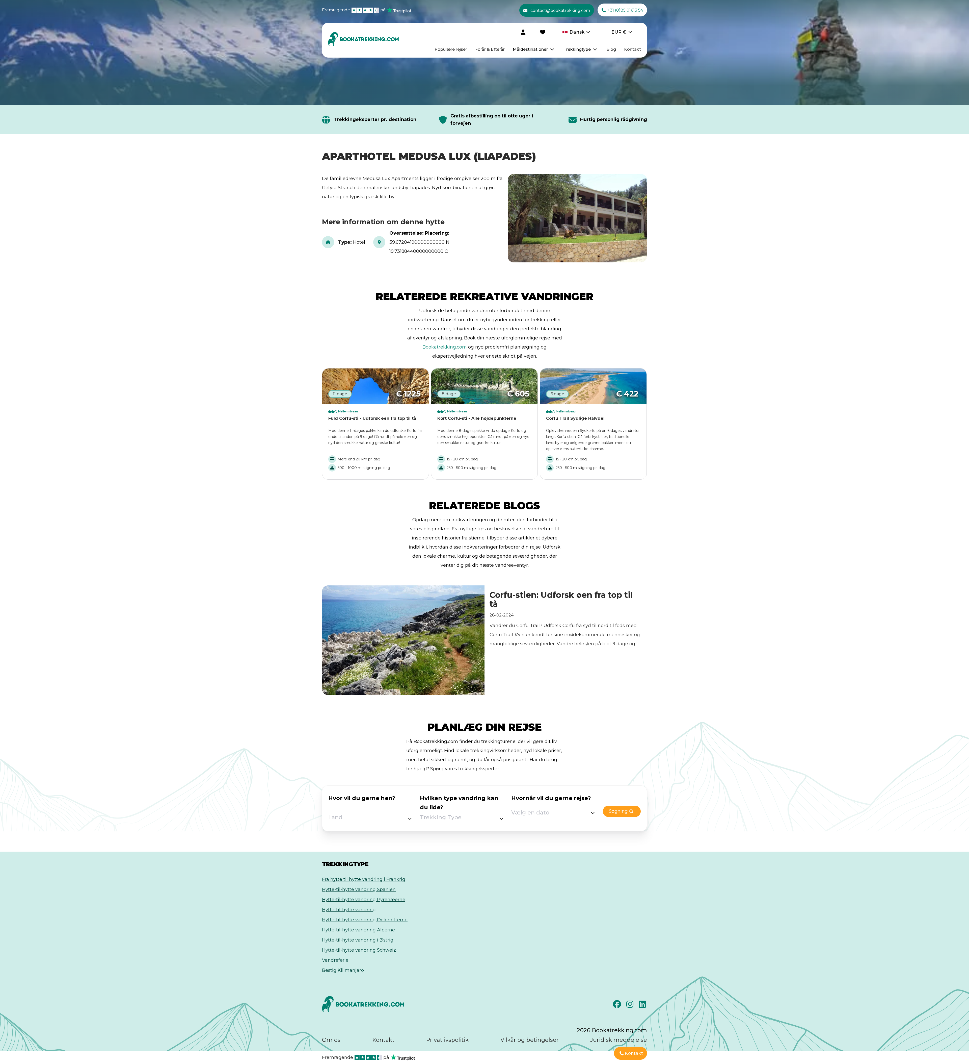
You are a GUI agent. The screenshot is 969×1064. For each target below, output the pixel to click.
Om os (331, 1039)
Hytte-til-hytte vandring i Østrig (357, 940)
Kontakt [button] (634, 1053)
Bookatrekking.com (444, 347)
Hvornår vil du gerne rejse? (551, 798)
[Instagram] (630, 1005)
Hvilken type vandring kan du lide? (459, 803)
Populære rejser (451, 49)
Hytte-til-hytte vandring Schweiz (359, 950)
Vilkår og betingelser (529, 1039)
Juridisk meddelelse (618, 1039)
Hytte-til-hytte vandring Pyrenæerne (363, 899)
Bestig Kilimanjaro (343, 970)
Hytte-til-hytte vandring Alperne (358, 930)
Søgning (618, 811)
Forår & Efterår (490, 49)
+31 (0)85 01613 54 (625, 10)
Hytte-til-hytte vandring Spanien (359, 889)
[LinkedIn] (643, 1005)
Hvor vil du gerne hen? (361, 798)
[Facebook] (617, 1005)
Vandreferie (335, 960)
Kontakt (632, 49)
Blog (611, 49)
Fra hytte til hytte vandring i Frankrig (363, 879)
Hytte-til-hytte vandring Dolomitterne (365, 920)
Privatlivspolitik (447, 1039)
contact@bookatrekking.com (560, 10)
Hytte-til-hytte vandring (349, 909)
